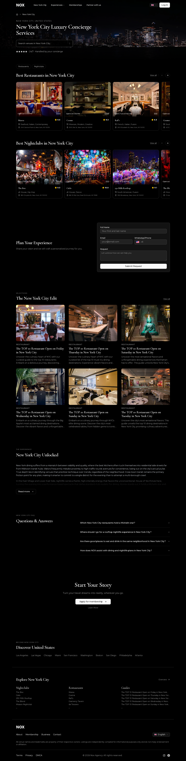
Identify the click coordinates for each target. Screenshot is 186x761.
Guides (125, 688)
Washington (86, 655)
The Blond (20, 701)
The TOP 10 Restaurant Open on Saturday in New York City (145, 698)
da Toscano (74, 704)
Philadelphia (125, 655)
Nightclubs (39, 66)
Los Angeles (22, 655)
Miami (58, 655)
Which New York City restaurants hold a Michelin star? (107, 523)
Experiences (57, 5)
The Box (19, 692)
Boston (99, 655)
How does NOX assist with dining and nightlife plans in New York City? (116, 550)
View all (153, 75)
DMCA (39, 755)
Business (45, 734)
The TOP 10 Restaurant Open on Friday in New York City (144, 692)
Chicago (48, 655)
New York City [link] (28, 14)
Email (102, 238)
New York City (40, 5)
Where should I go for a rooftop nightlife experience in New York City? (115, 532)
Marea (71, 692)
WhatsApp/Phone (143, 238)
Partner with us (94, 5)
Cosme (72, 695)
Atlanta (138, 655)
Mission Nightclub (24, 704)
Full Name (104, 227)
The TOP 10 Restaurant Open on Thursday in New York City (145, 695)
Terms (19, 755)
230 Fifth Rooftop (24, 698)
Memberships (75, 5)
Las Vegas (36, 655)
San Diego (111, 655)
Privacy (29, 755)
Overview (163, 679)
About (19, 734)
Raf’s (71, 698)
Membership (32, 734)
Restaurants (23, 66)
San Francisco (70, 655)
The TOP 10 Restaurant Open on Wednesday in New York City (144, 701)
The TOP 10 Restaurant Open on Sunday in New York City (144, 704)
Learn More (93, 608)
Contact (57, 734)
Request (104, 249)
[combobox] (154, 5)
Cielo (18, 695)
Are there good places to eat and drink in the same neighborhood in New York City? (123, 541)
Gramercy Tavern (76, 701)
